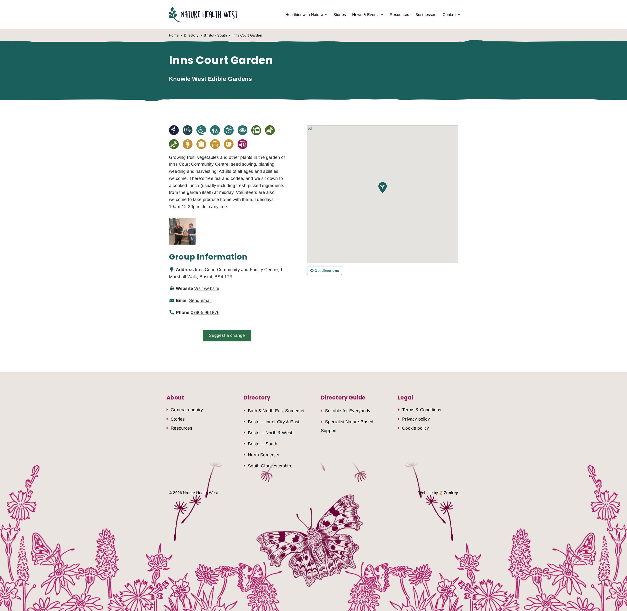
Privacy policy (416, 419)
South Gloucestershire (270, 465)
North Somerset (263, 454)
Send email (200, 300)
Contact (449, 14)
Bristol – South (262, 443)
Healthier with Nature (304, 14)
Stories (339, 14)
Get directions (326, 271)
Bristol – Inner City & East (273, 421)
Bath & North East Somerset (276, 410)
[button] (382, 188)
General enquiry (187, 409)
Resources (399, 14)
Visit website (206, 288)
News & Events (365, 14)
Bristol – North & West (270, 432)
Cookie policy (415, 428)
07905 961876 (205, 312)
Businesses (425, 14)
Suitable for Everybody (347, 410)
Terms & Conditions (421, 409)
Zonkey (450, 493)
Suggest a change (227, 335)
